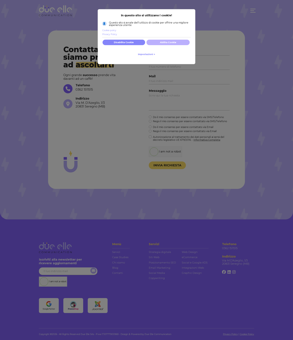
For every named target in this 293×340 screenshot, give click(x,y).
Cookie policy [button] (109, 30)
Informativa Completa (207, 139)
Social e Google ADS (195, 262)
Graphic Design (192, 273)
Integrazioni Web (193, 267)
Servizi (116, 252)
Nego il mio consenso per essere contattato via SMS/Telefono (190, 121)
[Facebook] (224, 272)
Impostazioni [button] (146, 54)
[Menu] (252, 10)
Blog (115, 267)
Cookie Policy (247, 334)
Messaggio (157, 91)
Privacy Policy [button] (109, 34)
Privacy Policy (230, 334)
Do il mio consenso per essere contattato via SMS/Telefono (188, 117)
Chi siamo (118, 262)
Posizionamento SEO (162, 262)
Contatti (117, 273)
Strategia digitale (160, 252)
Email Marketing (159, 267)
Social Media (157, 273)
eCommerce (189, 257)
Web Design (190, 252)
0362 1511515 (84, 89)
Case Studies (120, 257)
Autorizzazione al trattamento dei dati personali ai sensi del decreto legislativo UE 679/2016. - (188, 138)
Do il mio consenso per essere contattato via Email (183, 127)
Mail (152, 76)
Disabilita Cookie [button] (124, 42)
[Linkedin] (229, 272)
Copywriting (157, 278)
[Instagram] (234, 272)
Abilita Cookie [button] (168, 42)
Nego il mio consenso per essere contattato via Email (185, 131)
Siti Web (154, 257)
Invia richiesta (167, 165)
